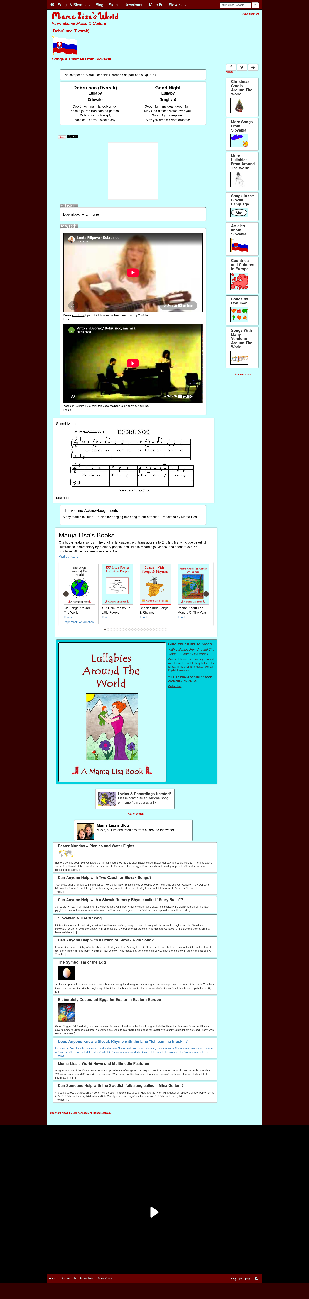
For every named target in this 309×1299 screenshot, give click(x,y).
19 (160, 629)
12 (138, 629)
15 (148, 629)
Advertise (86, 1278)
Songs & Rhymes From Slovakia (81, 59)
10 (132, 629)
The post (60, 1055)
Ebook (68, 617)
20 (163, 629)
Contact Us (68, 1278)
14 (145, 629)
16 (151, 629)
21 (166, 629)
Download (63, 497)
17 (154, 629)
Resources (104, 1278)
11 (135, 629)
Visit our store (69, 556)
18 (157, 629)
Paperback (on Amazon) (79, 622)
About (53, 1278)
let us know (78, 315)
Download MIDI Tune (81, 214)
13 (142, 629)
